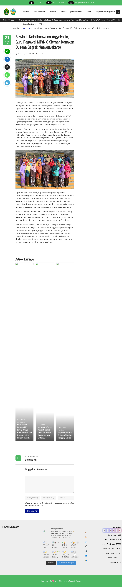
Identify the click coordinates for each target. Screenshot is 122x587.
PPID (40, 24)
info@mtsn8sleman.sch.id (84, 2)
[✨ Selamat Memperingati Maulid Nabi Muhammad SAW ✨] (47, 555)
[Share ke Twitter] (7, 67)
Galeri (63, 11)
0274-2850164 (58, 2)
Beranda (26, 11)
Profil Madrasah (39, 11)
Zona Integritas (28, 24)
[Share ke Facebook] (7, 59)
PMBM (89, 11)
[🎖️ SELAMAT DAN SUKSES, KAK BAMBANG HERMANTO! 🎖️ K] (47, 545)
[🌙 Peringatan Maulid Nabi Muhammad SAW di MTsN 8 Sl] (66, 555)
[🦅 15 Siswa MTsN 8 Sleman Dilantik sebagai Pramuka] (56, 545)
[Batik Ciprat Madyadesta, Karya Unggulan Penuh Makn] (75, 555)
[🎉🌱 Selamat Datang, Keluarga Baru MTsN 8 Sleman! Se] (56, 555)
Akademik (52, 11)
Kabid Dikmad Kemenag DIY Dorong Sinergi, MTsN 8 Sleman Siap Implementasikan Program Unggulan (24, 431)
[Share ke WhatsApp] (7, 75)
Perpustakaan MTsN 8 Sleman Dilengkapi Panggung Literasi (65, 435)
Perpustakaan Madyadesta (105, 11)
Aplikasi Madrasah (76, 11)
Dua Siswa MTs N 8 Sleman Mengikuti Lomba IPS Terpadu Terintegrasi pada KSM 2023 (44, 432)
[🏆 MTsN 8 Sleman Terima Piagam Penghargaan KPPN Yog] (66, 545)
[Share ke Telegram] (7, 82)
